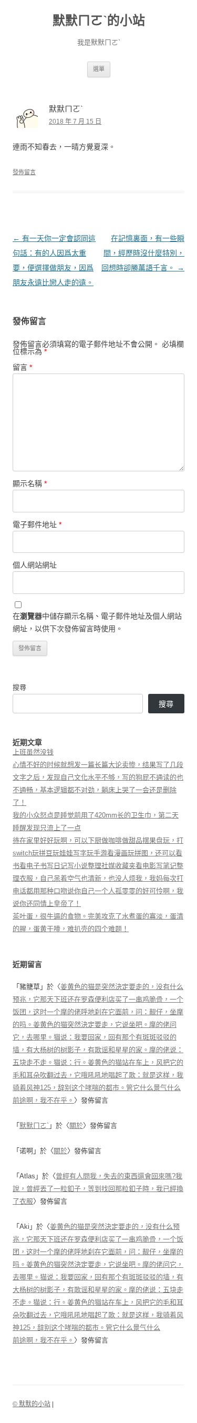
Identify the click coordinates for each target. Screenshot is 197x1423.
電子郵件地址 (37, 524)
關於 (76, 1125)
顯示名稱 (30, 483)
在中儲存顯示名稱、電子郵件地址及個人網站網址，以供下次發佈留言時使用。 (97, 622)
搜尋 (19, 687)
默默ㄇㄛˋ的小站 (99, 20)
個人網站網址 (35, 565)
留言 (22, 367)
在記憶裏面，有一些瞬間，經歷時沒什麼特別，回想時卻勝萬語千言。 (142, 253)
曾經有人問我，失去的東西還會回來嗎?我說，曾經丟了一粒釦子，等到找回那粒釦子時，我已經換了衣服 (98, 1188)
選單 (99, 69)
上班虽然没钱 (33, 752)
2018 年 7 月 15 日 (75, 121)
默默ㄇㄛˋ (34, 1125)
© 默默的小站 (31, 1404)
